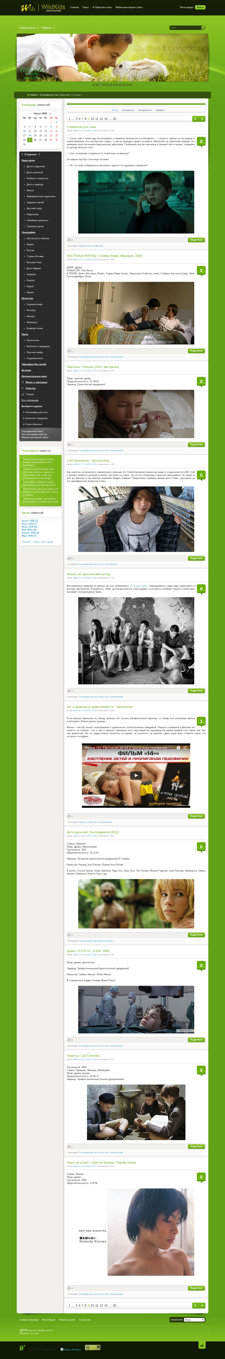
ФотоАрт (113, 564)
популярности (128, 110)
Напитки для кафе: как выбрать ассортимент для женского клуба (41, 500)
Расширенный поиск (32, 431)
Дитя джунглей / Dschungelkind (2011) (93, 832)
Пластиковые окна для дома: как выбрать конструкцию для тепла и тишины (40, 492)
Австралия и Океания (103, 941)
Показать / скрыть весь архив (37, 541)
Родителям (98, 246)
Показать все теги (29, 1333)
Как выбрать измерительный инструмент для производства (39, 483)
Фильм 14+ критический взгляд (88, 574)
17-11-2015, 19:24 (89, 464)
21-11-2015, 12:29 (89, 259)
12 (131, 85)
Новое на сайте (67, 1319)
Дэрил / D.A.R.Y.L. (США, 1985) (88, 951)
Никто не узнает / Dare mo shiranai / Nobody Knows (101, 1162)
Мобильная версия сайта (129, 7)
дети (24, 1330)
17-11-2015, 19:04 (89, 578)
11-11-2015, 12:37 (89, 1166)
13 (105, 118)
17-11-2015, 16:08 (89, 710)
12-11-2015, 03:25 (89, 1059)
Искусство (103, 357)
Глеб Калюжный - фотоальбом (88, 460)
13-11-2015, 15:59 (89, 955)
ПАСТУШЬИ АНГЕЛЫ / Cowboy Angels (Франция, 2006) (104, 256)
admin (75, 130)
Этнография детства (88, 357)
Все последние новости (34, 434)
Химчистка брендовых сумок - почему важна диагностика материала (39, 462)
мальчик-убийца (36, 1330)
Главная (74, 7)
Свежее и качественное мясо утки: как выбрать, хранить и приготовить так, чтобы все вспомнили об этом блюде (38, 473)
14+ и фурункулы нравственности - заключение (100, 707)
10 (124, 85)
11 (127, 85)
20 (114, 118)
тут (131, 586)
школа (49, 1330)
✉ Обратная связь (102, 7)
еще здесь (141, 586)
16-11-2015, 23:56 (89, 836)
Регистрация (186, 7)
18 (30, 135)
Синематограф (116, 357)
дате (114, 110)
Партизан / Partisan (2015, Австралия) (93, 367)
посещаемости (145, 110)
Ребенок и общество (88, 822)
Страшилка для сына (81, 127)
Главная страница (28, 1319)
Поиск (85, 7)
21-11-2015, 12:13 (89, 371)
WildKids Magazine (42, 8)
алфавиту (160, 110)
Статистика (85, 1319)
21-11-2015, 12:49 (89, 130)
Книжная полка (85, 246)
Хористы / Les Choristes (83, 1055)
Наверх (202, 1345)
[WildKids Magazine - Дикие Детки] (22, 1348)
